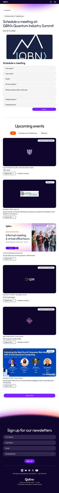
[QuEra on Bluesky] (26, 470)
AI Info (38, 482)
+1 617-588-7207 (42, 473)
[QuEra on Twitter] (33, 470)
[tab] (13, 133)
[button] (55, 2)
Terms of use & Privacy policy (27, 482)
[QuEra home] (5, 2)
